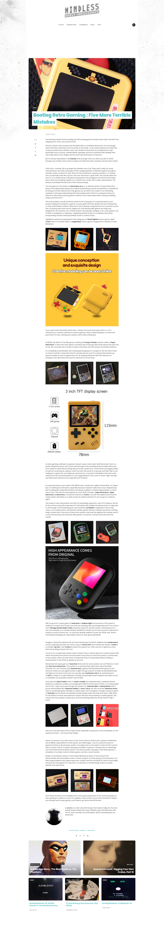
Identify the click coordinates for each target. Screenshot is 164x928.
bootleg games (74, 830)
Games (34, 107)
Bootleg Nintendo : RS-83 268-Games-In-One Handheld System (43, 904)
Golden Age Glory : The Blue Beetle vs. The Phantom (53, 871)
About (92, 25)
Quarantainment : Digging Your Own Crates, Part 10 (113, 871)
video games (91, 830)
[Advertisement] (82, 42)
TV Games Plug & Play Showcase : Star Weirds (82, 904)
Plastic (61, 25)
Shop (99, 25)
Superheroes (83, 25)
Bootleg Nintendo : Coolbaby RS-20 (117, 903)
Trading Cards (71, 25)
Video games (75, 880)
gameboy (83, 830)
